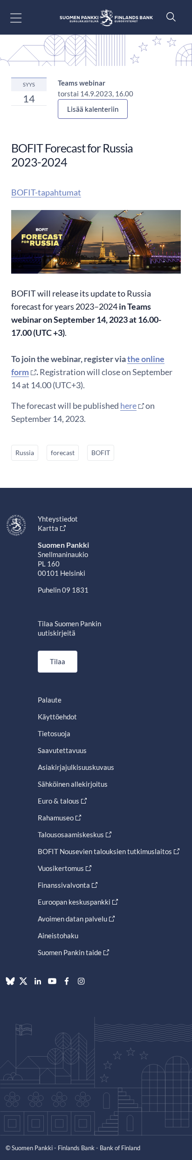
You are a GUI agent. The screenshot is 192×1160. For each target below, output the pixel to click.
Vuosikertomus (61, 868)
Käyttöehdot (57, 716)
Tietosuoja (54, 733)
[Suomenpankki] (106, 17)
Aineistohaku (58, 935)
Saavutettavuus (62, 750)
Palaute (50, 700)
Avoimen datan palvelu (72, 918)
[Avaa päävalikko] (24, 17)
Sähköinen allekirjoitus (73, 784)
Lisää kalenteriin (92, 109)
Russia (24, 453)
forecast (63, 453)
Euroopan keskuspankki (74, 902)
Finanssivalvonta (64, 885)
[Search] (168, 17)
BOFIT (100, 453)
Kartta (48, 528)
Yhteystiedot (58, 519)
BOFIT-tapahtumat (46, 192)
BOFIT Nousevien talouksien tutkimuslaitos (105, 851)
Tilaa (57, 661)
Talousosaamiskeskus (71, 834)
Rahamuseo (56, 817)
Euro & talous (58, 801)
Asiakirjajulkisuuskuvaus (76, 767)
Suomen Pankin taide (70, 952)
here (128, 405)
